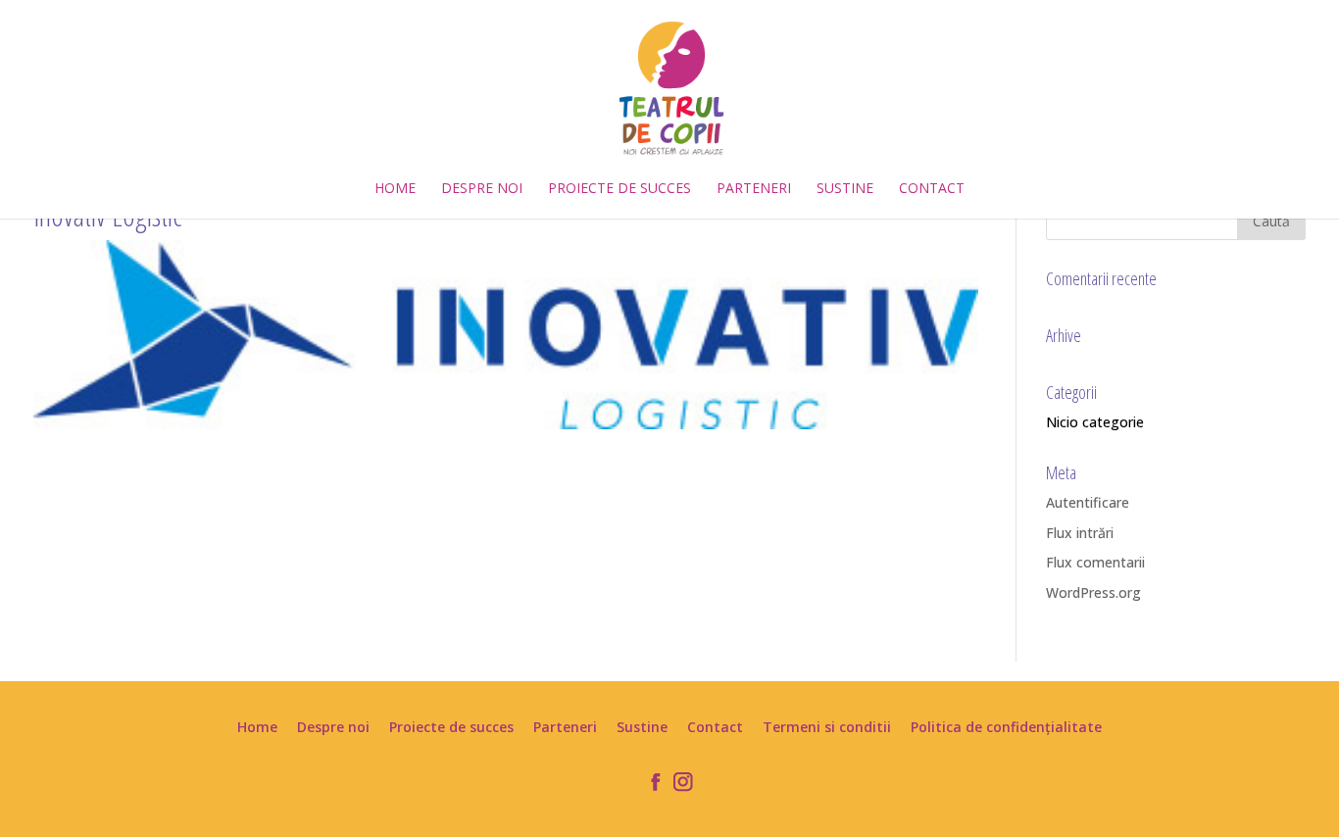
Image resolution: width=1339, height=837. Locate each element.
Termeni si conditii (827, 726)
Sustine (845, 189)
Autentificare (1087, 502)
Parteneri (754, 189)
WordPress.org (1093, 592)
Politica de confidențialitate (1006, 726)
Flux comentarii (1095, 562)
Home (395, 189)
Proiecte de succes (619, 189)
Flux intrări (1080, 532)
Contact (932, 189)
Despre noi (481, 189)
